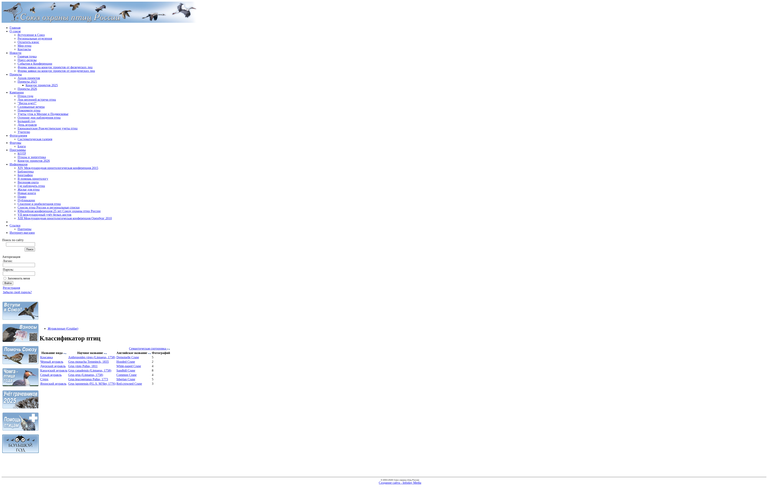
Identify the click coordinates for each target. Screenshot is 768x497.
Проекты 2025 (27, 81)
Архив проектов (29, 78)
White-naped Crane (128, 366)
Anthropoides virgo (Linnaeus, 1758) (91, 357)
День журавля (27, 124)
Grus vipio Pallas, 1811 (83, 366)
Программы (18, 150)
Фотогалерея (18, 135)
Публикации (26, 200)
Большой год (26, 121)
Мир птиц (24, 45)
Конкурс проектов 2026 (34, 160)
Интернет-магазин (22, 232)
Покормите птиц (29, 110)
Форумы (15, 142)
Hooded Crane (125, 361)
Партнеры (24, 229)
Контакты (24, 49)
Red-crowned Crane (129, 383)
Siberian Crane (125, 379)
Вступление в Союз (31, 35)
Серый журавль (51, 375)
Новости (15, 53)
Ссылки (15, 225)
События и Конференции (35, 63)
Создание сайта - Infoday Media (400, 482)
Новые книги (27, 193)
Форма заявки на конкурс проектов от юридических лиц (56, 71)
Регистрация (11, 287)
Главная (15, 27)
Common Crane (126, 375)
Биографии (25, 175)
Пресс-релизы (27, 60)
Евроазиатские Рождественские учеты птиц (48, 128)
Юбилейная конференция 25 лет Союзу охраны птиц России (59, 211)
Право (22, 196)
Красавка (46, 357)
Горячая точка (27, 56)
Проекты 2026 (27, 88)
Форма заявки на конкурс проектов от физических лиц (55, 67)
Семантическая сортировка (148, 348)
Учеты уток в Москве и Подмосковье (43, 114)
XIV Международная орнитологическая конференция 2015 (58, 168)
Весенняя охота (28, 182)
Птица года (25, 96)
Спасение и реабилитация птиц (39, 204)
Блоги (22, 146)
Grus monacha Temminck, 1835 (88, 361)
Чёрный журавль (51, 361)
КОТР (22, 153)
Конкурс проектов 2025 (42, 85)
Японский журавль (53, 383)
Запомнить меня (19, 278)
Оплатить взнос (28, 42)
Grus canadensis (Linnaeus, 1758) (89, 370)
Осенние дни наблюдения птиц (39, 117)
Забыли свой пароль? (17, 292)
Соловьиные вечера (31, 106)
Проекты (16, 74)
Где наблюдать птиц (31, 186)
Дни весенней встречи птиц (37, 99)
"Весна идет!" (27, 103)
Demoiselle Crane (127, 357)
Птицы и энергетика (32, 157)
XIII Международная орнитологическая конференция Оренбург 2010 (65, 218)
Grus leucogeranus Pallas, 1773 (88, 379)
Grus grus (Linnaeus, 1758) (85, 375)
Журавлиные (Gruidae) (63, 328)
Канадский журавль (53, 370)
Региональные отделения (35, 38)
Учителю (24, 132)
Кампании (17, 92)
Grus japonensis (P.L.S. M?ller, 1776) (92, 383)
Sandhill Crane (125, 370)
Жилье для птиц (29, 189)
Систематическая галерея (35, 139)
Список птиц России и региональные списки (49, 207)
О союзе (15, 31)
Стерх (44, 379)
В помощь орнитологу (33, 178)
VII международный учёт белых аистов (44, 214)
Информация (18, 164)
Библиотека (26, 171)
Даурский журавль (53, 366)
